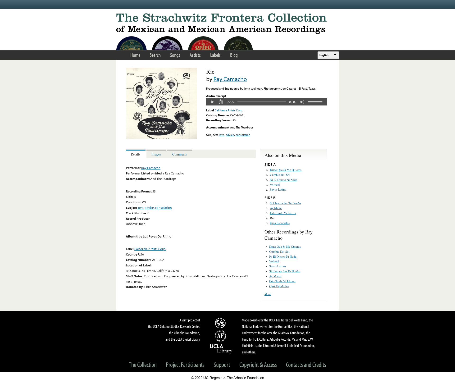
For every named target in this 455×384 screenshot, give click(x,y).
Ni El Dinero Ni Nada (283, 180)
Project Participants (185, 364)
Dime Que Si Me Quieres (285, 170)
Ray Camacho (230, 78)
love (221, 135)
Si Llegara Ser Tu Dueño (285, 203)
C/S (221, 323)
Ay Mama (276, 208)
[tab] (136, 154)
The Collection (143, 364)
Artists (195, 54)
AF (221, 336)
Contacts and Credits (306, 364)
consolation (243, 135)
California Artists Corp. (229, 110)
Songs (175, 54)
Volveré (275, 185)
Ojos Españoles (280, 223)
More (267, 294)
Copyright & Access (258, 364)
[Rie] (161, 138)
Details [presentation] (135, 154)
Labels (215, 54)
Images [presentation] (156, 154)
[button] (212, 102)
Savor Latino (278, 189)
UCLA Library (221, 348)
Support (222, 364)
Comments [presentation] (179, 154)
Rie (272, 218)
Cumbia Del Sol (280, 175)
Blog (234, 54)
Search (155, 54)
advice (230, 135)
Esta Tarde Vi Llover (283, 213)
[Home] (227, 23)
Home (135, 54)
